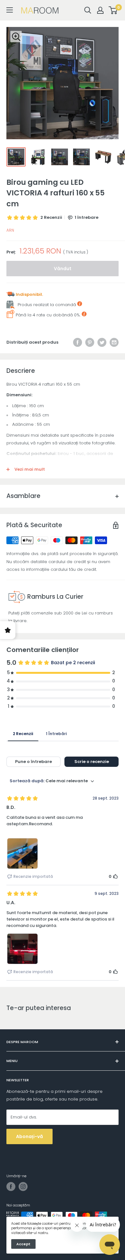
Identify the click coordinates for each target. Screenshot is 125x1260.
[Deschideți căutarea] (87, 10)
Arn (10, 230)
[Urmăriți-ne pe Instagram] (23, 1186)
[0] (113, 10)
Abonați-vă (29, 1136)
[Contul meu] (100, 10)
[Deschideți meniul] (9, 10)
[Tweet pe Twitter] (101, 342)
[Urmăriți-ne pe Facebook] (10, 1186)
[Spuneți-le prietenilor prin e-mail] (114, 342)
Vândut (62, 268)
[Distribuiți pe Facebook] (77, 342)
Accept (23, 1244)
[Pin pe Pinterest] (89, 342)
